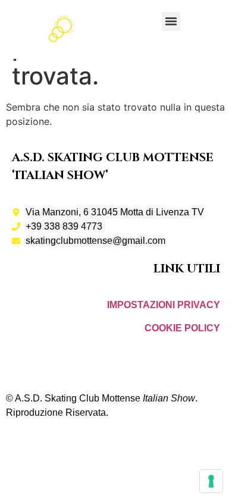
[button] (171, 21)
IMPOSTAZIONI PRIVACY (163, 305)
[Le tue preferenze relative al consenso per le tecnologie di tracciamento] (211, 481)
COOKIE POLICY (182, 328)
